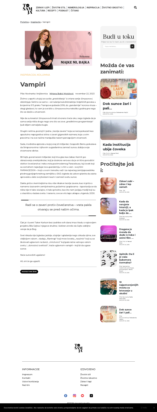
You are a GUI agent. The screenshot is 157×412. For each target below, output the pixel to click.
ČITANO (75, 10)
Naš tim (26, 385)
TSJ (124, 190)
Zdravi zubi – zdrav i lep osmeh (126, 184)
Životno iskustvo (112, 7)
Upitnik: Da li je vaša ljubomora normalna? (126, 258)
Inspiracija (93, 7)
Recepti (52, 10)
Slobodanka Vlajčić (122, 112)
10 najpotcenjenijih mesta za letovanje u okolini (128, 288)
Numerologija (76, 7)
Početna (24, 22)
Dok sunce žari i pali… (125, 311)
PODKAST (64, 10)
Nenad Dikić (115, 153)
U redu (144, 407)
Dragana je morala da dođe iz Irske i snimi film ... (127, 233)
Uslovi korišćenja (30, 381)
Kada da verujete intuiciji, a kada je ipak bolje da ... (126, 207)
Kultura (40, 10)
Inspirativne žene (29, 271)
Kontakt (26, 378)
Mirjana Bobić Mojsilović (62, 94)
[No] (154, 407)
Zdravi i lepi (43, 7)
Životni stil (59, 7)
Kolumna (43, 74)
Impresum (27, 374)
